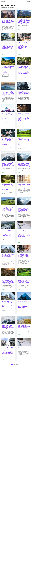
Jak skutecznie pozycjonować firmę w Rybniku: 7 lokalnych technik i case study (24, 349)
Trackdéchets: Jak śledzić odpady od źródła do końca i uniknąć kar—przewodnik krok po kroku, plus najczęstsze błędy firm (8, 116)
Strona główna (29, 1)
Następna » (18, 364)
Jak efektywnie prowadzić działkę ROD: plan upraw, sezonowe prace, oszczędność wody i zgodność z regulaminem (8, 327)
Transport (3, 1)
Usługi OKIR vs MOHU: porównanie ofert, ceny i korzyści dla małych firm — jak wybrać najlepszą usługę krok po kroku (8, 304)
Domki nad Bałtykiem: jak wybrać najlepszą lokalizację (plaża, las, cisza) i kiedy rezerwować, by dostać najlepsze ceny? (7, 187)
